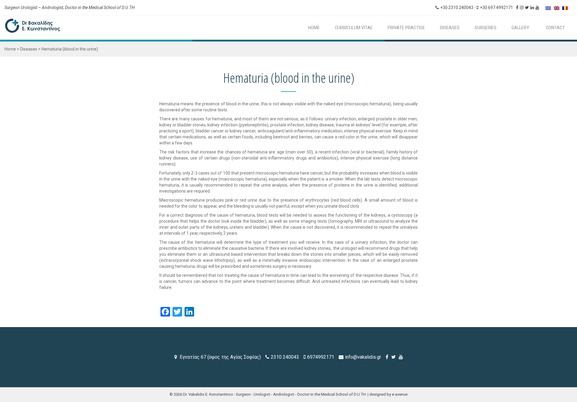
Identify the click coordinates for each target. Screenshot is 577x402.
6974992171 (320, 357)
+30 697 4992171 (496, 7)
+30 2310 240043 (456, 7)
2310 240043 (285, 357)
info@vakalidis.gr (363, 357)
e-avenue (400, 394)
